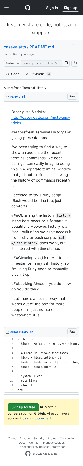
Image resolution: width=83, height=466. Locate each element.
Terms (12, 438)
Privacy (25, 438)
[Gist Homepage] (27, 7)
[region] (41, 213)
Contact (34, 442)
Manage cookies (54, 442)
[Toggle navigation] (6, 8)
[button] (66, 63)
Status (52, 438)
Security (38, 438)
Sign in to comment (36, 418)
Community (67, 438)
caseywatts (15, 47)
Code (15, 74)
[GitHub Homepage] (28, 454)
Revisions (40, 74)
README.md (41, 47)
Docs (22, 442)
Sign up (70, 7)
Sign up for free (23, 407)
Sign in (52, 7)
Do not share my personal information (41, 446)
